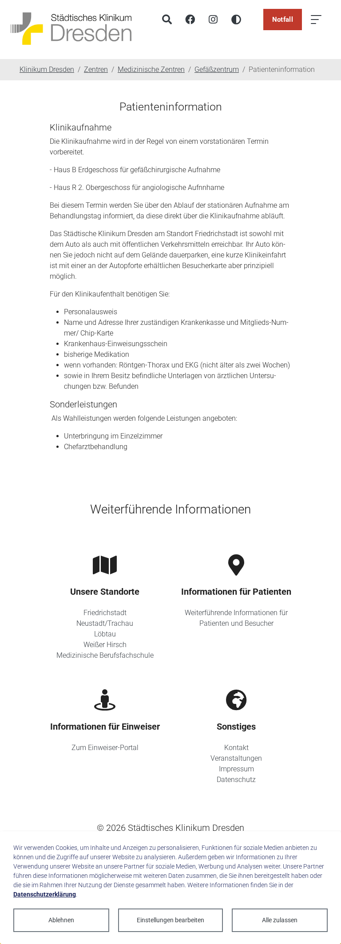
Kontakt (236, 747)
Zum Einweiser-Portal (105, 747)
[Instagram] (213, 19)
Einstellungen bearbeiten (170, 920)
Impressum (236, 769)
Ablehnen (61, 920)
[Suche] (167, 19)
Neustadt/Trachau (104, 623)
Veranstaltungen (236, 758)
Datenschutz (236, 779)
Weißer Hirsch (105, 644)
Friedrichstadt (105, 612)
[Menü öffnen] (316, 19)
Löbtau (105, 634)
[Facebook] (190, 19)
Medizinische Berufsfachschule (105, 655)
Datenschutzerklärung (44, 894)
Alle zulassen (279, 920)
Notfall (282, 20)
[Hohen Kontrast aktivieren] (236, 19)
